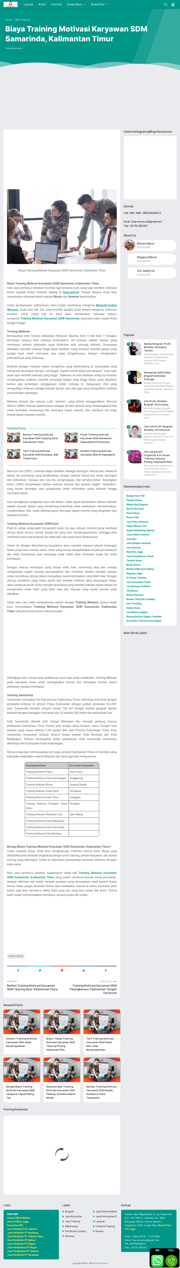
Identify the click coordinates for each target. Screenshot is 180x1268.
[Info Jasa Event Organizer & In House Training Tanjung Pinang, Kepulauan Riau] (134, 456)
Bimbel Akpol (74, 4)
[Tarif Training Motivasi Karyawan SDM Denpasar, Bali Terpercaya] (13, 454)
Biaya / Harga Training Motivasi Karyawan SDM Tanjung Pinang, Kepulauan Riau (60, 1044)
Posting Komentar (13, 48)
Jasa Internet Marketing (106, 1211)
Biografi (69, 1211)
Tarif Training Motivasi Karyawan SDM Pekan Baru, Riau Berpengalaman (100, 1044)
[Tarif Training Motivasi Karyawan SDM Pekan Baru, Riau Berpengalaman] (102, 1022)
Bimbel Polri (97, 4)
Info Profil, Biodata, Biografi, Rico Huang (156, 402)
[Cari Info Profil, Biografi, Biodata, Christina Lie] (134, 431)
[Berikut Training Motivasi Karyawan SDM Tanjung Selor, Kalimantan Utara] (13, 438)
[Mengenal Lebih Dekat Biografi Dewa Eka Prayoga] (134, 377)
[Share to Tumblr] (106, 970)
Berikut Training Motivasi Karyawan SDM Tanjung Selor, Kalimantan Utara (41, 438)
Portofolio (56, 4)
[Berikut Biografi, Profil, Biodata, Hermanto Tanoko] (134, 348)
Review (100, 1231)
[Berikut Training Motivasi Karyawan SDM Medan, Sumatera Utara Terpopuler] (102, 1070)
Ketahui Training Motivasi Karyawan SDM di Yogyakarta (97, 452)
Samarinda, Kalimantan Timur (33, 877)
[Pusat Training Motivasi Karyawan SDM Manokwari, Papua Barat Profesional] (71, 438)
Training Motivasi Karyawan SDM (42, 318)
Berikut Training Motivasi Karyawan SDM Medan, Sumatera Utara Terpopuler (101, 1092)
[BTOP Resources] (11, 4)
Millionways (71, 1226)
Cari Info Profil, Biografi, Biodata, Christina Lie (158, 428)
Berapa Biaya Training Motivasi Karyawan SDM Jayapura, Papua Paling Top (20, 1092)
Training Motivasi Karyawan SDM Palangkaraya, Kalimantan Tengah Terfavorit (93, 989)
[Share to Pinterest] (62, 970)
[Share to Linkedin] (84, 970)
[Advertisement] (90, 99)
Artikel (42, 4)
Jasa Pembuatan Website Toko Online (106, 1216)
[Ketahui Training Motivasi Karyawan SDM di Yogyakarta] (71, 454)
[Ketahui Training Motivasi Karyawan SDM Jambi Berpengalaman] (22, 1022)
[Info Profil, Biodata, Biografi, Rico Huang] (134, 406)
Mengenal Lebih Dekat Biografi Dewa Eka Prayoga (157, 376)
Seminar (70, 1236)
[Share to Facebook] (18, 970)
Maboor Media (101, 1263)
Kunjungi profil (143, 247)
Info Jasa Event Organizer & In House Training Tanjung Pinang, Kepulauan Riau (158, 456)
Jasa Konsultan (73, 1216)
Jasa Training (16, 956)
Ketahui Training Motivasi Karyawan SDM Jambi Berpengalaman (21, 1042)
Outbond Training (105, 1226)
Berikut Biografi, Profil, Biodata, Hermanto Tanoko (157, 347)
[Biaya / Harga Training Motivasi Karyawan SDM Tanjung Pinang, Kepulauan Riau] (62, 1022)
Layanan (28, 4)
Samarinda (72, 318)
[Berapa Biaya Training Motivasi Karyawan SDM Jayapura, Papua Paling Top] (22, 1070)
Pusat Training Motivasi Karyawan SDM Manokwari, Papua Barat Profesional (96, 438)
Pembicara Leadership (75, 1231)
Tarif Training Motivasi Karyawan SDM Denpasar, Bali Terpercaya (40, 454)
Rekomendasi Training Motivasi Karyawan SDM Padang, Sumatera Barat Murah (60, 1092)
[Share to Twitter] (40, 970)
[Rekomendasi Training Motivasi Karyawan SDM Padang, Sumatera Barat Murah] (62, 1070)
